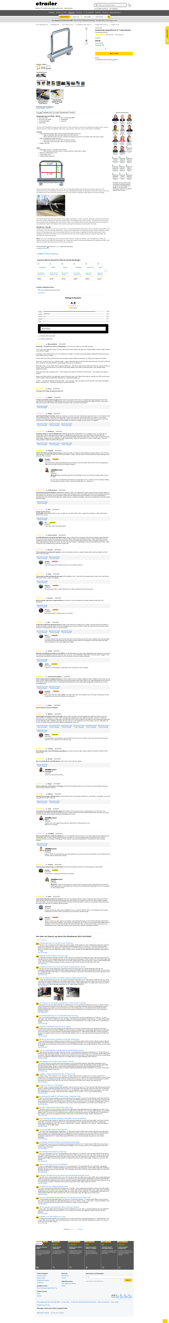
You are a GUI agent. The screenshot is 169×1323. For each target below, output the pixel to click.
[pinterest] (122, 1296)
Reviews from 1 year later (48, 336)
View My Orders (41, 1275)
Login (38, 1293)
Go (109, 17)
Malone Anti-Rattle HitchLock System (102, 273)
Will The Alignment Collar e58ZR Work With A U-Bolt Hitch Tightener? (59, 1207)
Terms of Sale (115, 1302)
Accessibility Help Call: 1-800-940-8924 (48, 1302)
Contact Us (40, 1282)
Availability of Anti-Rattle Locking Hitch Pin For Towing (54, 1026)
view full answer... (43, 974)
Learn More (41, 292)
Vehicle (79, 12)
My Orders (114, 9)
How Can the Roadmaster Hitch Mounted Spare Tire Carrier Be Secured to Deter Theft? (64, 1197)
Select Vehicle (64, 17)
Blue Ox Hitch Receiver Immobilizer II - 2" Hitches (65, 273)
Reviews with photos (47, 339)
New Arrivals (115, 12)
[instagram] (126, 1296)
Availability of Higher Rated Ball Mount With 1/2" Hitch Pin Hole (57, 1074)
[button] (105, 271)
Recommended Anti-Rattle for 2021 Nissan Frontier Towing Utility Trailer (60, 1096)
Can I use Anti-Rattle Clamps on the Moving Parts (53, 1129)
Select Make (87, 17)
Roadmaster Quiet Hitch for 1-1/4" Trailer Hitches (77, 273)
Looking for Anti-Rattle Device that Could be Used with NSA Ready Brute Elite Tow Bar (64, 1175)
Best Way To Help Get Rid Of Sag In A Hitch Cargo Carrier (56, 1107)
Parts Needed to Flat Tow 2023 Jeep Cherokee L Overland (56, 1061)
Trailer (71, 12)
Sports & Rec (61, 12)
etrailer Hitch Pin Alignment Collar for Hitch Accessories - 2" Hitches (54, 273)
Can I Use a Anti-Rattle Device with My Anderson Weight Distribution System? (61, 1050)
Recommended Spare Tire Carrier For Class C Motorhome (56, 943)
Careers (63, 1278)
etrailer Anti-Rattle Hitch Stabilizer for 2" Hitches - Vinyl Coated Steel (90, 273)
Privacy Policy (66, 1302)
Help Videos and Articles (68, 1283)
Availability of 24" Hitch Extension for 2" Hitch (52, 1216)
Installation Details (42, 248)
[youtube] (130, 1296)
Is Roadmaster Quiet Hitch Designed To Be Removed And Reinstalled (59, 1142)
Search (63, 1286)
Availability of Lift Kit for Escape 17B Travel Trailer (53, 955)
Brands (105, 12)
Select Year (76, 17)
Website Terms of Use (43, 1305)
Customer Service (101, 9)
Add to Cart (114, 53)
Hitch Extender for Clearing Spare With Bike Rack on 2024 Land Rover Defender (62, 1003)
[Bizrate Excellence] (43, 1313)
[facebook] (117, 1296)
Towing (51, 12)
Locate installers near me (43, 108)
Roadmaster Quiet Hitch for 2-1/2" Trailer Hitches (41, 273)
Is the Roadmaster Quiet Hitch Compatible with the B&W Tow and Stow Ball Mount (62, 1118)
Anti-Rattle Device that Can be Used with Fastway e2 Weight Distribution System (62, 967)
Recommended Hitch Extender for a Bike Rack (52, 1151)
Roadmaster (98, 27)
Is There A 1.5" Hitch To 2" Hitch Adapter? (51, 1085)
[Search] (96, 5)
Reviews (110, 34)
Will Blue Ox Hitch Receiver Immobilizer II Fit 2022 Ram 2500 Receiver (59, 1039)
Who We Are (65, 1275)
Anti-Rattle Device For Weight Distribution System (53, 1186)
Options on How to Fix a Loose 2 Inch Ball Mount (53, 1164)
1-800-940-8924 (68, 8)
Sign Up (39, 1296)
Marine (98, 12)
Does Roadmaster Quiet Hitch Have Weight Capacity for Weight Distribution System (63, 978)
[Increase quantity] (105, 49)
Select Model (99, 17)
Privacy (87, 1281)
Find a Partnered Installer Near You (47, 1288)
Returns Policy (41, 1278)
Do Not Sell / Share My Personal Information (84, 1302)
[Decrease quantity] (97, 49)
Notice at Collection (103, 1302)
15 (77, 1229)
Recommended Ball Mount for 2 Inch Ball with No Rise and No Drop (58, 1015)
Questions (119, 34)
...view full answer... (43, 951)
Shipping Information (43, 1280)
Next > (81, 1229)
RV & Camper (89, 12)
